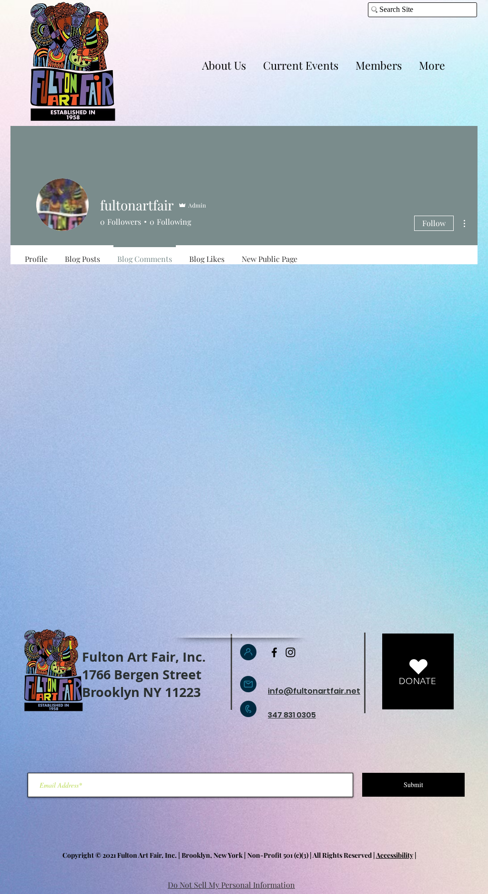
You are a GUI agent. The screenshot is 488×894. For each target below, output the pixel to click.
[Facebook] (274, 652)
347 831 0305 (292, 714)
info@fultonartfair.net (314, 691)
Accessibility (394, 855)
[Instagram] (290, 652)
